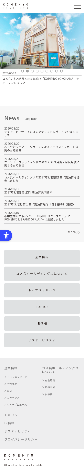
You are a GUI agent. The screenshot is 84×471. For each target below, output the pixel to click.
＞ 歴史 (8, 390)
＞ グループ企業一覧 (15, 404)
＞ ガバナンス (12, 397)
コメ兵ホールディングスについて (41, 273)
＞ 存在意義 (48, 380)
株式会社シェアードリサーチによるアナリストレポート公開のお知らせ (41, 148)
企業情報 (42, 257)
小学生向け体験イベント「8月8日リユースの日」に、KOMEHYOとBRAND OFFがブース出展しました (38, 217)
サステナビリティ (41, 340)
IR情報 (41, 323)
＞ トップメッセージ (15, 376)
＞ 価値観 (47, 394)
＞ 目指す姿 (48, 387)
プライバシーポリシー (21, 439)
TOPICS (42, 307)
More (72, 231)
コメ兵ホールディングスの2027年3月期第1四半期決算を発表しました (42, 179)
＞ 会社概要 (10, 383)
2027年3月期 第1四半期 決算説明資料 (28, 192)
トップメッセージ (42, 290)
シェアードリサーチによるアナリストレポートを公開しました (41, 133)
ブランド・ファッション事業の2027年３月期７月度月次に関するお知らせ (41, 163)
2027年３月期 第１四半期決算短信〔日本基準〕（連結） (40, 204)
